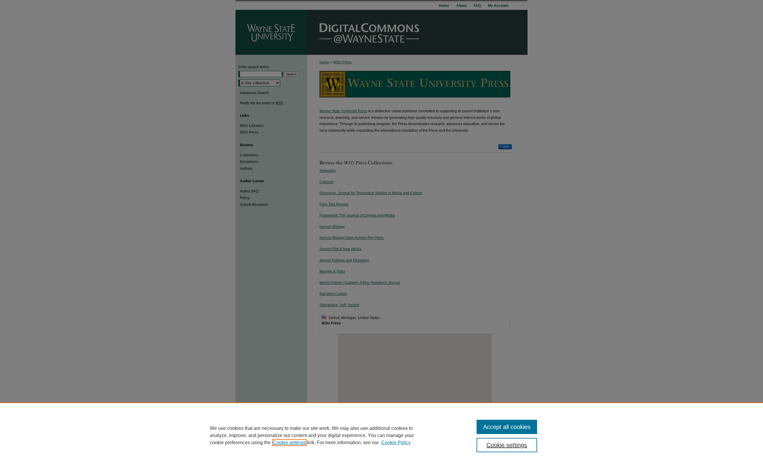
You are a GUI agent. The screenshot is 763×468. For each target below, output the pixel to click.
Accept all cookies (507, 427)
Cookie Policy (396, 442)
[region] (381, 435)
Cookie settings (289, 442)
